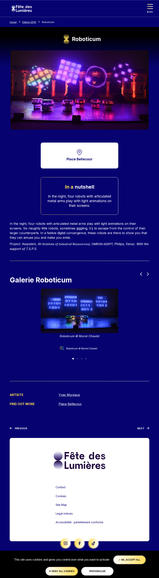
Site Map (61, 504)
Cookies (61, 496)
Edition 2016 (29, 22)
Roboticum (48, 22)
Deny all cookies (62, 571)
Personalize (97, 571)
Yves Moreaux (69, 395)
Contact (61, 487)
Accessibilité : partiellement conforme (79, 522)
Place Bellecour (79, 159)
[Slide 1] (73, 358)
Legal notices (64, 513)
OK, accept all (130, 559)
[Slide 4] (86, 358)
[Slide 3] (81, 358)
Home (13, 22)
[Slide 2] (77, 358)
